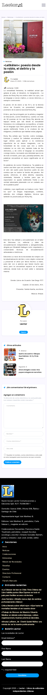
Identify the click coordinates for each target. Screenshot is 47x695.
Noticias (10, 17)
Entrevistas (7, 558)
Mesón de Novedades (12, 562)
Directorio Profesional (11, 573)
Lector (15, 79)
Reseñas (6, 565)
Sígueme (23, 332)
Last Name (6, 659)
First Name (6, 648)
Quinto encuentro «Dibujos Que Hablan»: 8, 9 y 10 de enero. (29, 356)
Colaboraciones (9, 554)
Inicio (3, 17)
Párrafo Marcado (9, 581)
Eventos (5, 569)
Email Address (8, 638)
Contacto (6, 577)
